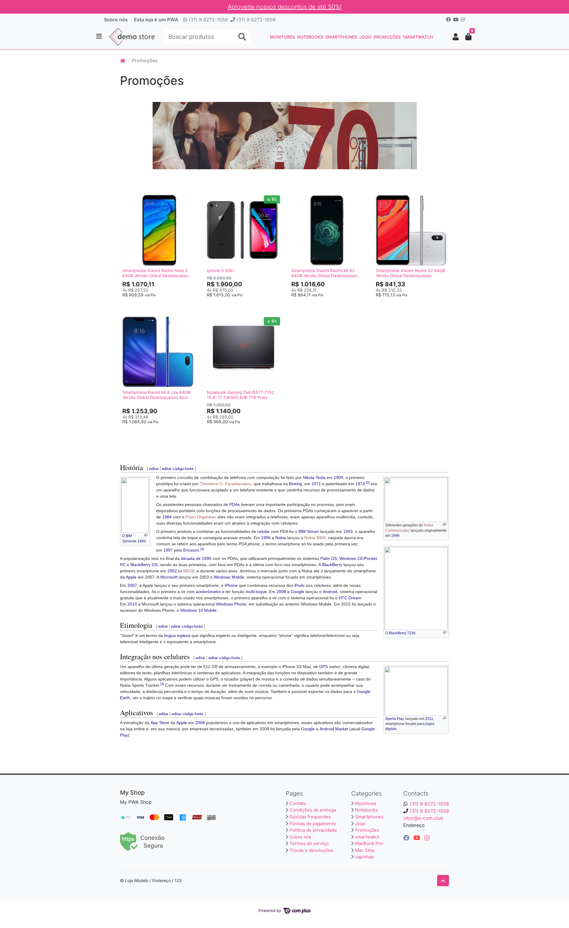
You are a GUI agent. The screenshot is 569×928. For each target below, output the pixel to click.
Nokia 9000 (315, 537)
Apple (131, 577)
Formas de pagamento (313, 823)
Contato (298, 803)
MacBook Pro (369, 843)
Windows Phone (231, 604)
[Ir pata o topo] (443, 880)
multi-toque (256, 591)
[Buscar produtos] (242, 37)
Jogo (365, 36)
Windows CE (351, 558)
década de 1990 (196, 558)
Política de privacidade (313, 830)
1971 (316, 483)
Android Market (333, 728)
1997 (168, 550)
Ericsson (191, 550)
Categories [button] (366, 793)
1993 (142, 541)
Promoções (387, 36)
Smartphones (341, 36)
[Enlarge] (146, 535)
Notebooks (310, 36)
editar (154, 469)
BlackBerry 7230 (402, 633)
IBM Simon (308, 531)
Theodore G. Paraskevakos (225, 483)
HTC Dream (350, 597)
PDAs (234, 504)
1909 (338, 477)
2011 (429, 719)
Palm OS (328, 558)
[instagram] (427, 837)
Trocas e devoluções (311, 850)
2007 (132, 585)
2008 (281, 591)
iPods (299, 585)
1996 (395, 536)
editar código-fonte (178, 469)
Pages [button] (294, 793)
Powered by (270, 910)
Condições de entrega (313, 810)
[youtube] (417, 837)
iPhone (231, 585)
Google (297, 591)
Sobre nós (116, 20)
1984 (167, 517)
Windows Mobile (229, 577)
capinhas (364, 857)
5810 (188, 570)
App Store (160, 722)
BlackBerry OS (144, 564)
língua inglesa (177, 635)
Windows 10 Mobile (198, 610)
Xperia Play (394, 719)
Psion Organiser (200, 517)
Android (330, 591)
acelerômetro (208, 591)
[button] (455, 37)
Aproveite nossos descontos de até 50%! (284, 6)
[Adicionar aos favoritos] (129, 198)
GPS (323, 666)
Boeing (295, 483)
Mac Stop (365, 850)
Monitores (282, 36)
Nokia (280, 537)
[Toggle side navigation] (99, 36)
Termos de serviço (309, 843)
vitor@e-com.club (423, 818)
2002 (172, 570)
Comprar (160, 304)
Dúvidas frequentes (310, 817)
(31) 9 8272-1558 (207, 20)
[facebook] (407, 837)
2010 (132, 604)
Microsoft (169, 577)
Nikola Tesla (314, 477)
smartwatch (418, 36)
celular (263, 531)
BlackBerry (332, 564)
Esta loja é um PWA (156, 20)
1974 (360, 483)
